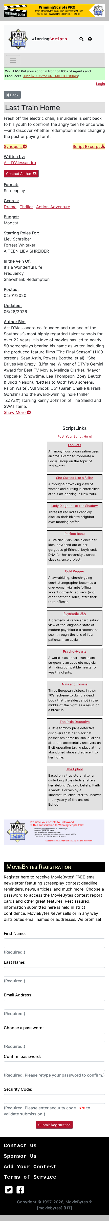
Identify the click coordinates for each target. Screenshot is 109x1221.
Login (100, 84)
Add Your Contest (30, 1167)
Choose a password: (24, 1027)
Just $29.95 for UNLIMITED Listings (50, 76)
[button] (81, 39)
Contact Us (20, 1146)
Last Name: (15, 962)
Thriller (26, 206)
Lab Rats (74, 445)
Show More (15, 412)
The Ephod (74, 769)
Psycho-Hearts (74, 651)
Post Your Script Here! (74, 436)
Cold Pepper (74, 571)
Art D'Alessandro (20, 162)
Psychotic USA (74, 614)
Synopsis (13, 146)
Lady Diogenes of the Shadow (74, 506)
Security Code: (18, 1089)
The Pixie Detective (75, 722)
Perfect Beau (74, 534)
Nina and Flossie (75, 684)
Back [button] (13, 95)
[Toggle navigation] (13, 60)
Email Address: (18, 994)
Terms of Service (30, 1177)
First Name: (15, 933)
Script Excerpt (87, 146)
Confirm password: (22, 1056)
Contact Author (18, 173)
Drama (10, 206)
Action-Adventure (53, 206)
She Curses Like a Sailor (74, 478)
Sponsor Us (20, 1156)
